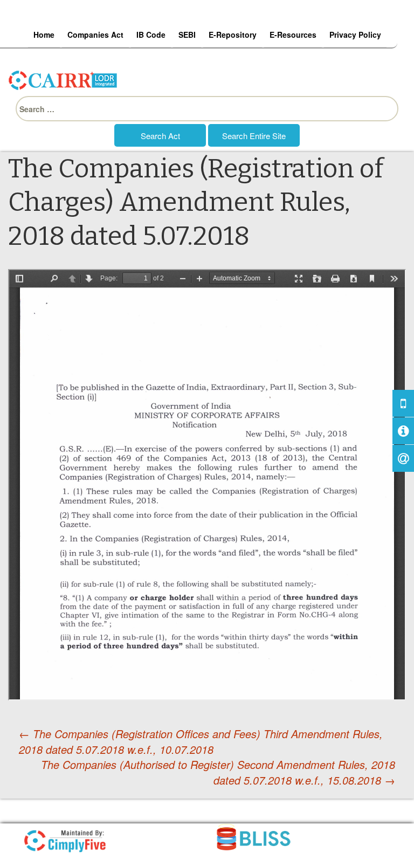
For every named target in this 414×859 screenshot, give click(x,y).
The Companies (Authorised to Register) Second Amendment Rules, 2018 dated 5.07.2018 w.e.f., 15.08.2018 (218, 772)
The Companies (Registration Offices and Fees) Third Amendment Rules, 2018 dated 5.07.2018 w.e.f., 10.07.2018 (201, 741)
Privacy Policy (355, 34)
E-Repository (233, 34)
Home (43, 34)
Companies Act (95, 34)
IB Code (150, 34)
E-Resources (293, 34)
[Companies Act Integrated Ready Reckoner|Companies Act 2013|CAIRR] (63, 78)
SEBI (187, 34)
